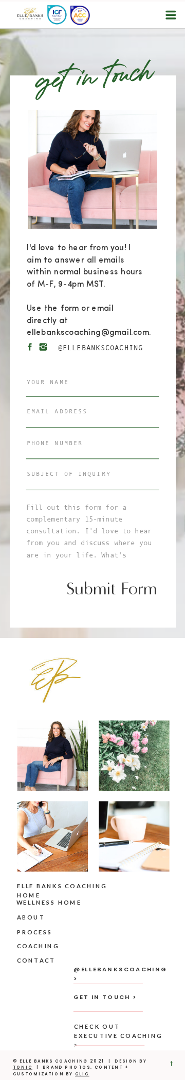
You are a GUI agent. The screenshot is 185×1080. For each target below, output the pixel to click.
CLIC (82, 1073)
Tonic (22, 1067)
